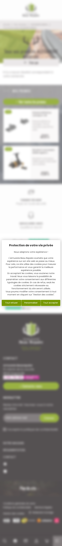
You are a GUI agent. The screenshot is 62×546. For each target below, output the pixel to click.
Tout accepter (50, 302)
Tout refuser (11, 302)
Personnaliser (31, 302)
